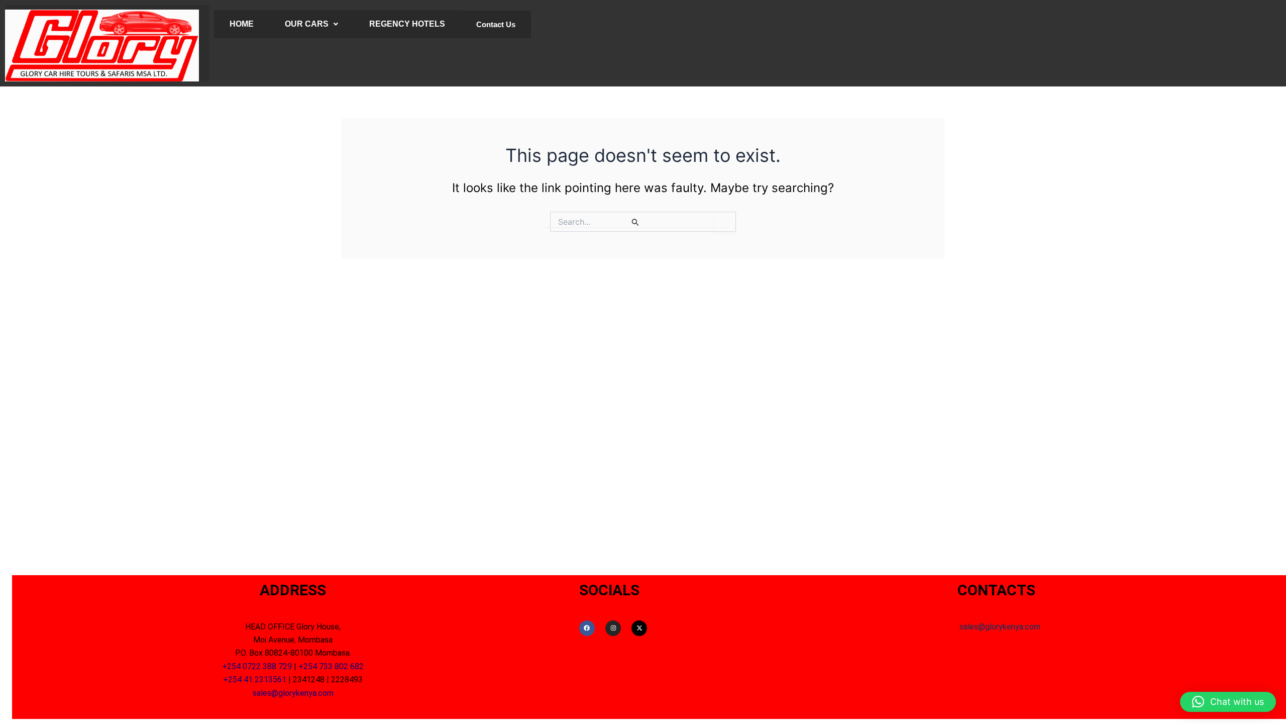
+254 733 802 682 (331, 666)
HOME (242, 24)
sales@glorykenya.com (293, 693)
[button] (1228, 702)
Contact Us (495, 24)
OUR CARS (307, 24)
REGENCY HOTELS (407, 24)
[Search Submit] (635, 222)
